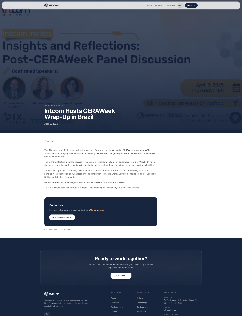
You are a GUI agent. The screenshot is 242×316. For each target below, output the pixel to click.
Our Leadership (117, 307)
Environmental (143, 307)
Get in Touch (119, 276)
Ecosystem (66, 229)
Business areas (50, 229)
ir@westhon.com (97, 210)
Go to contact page (60, 217)
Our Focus (115, 302)
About (113, 298)
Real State (141, 311)
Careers (114, 311)
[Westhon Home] (51, 5)
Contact (190, 5)
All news (50, 141)
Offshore (140, 298)
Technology (142, 302)
